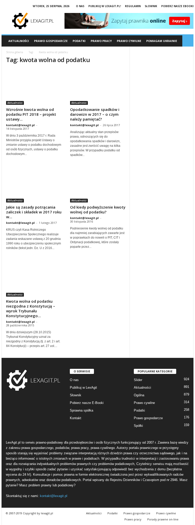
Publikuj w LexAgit (83, 387)
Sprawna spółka (81, 410)
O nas (80, 6)
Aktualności (18, 41)
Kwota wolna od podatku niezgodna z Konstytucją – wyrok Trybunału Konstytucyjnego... (30, 308)
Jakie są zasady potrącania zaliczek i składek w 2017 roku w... (33, 212)
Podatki (139, 410)
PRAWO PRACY (101, 41)
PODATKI (79, 41)
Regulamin (133, 6)
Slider (138, 380)
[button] (187, 41)
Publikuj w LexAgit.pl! (104, 6)
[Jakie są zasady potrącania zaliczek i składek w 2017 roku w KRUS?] (33, 184)
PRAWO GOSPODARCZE (51, 41)
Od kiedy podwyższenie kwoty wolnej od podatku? (97, 209)
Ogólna (139, 395)
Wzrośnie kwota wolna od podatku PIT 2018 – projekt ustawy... (31, 114)
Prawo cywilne (144, 403)
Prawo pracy (132, 519)
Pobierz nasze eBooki (177, 6)
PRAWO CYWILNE (129, 41)
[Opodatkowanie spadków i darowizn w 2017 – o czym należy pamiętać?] (97, 87)
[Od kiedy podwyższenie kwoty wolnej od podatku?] (97, 184)
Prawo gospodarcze (148, 418)
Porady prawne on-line (162, 519)
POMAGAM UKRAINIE (161, 41)
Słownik (151, 6)
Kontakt (75, 418)
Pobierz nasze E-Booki (87, 403)
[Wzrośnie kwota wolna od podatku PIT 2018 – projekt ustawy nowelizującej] (33, 87)
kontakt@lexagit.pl (20, 125)
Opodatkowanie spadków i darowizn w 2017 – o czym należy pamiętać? (94, 114)
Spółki (138, 426)
